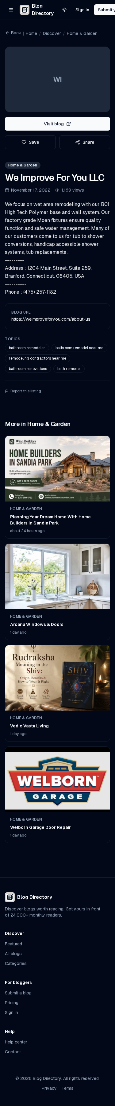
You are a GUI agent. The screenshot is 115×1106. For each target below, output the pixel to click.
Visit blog (54, 124)
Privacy (49, 1088)
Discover (52, 33)
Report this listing (25, 391)
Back (16, 33)
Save (34, 142)
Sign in (82, 10)
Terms (68, 1088)
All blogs (13, 953)
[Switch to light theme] (64, 10)
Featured (13, 944)
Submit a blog (18, 993)
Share (88, 142)
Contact (13, 1052)
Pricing (11, 1002)
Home (31, 33)
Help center (16, 1042)
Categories (16, 963)
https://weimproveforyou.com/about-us (50, 319)
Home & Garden (82, 33)
